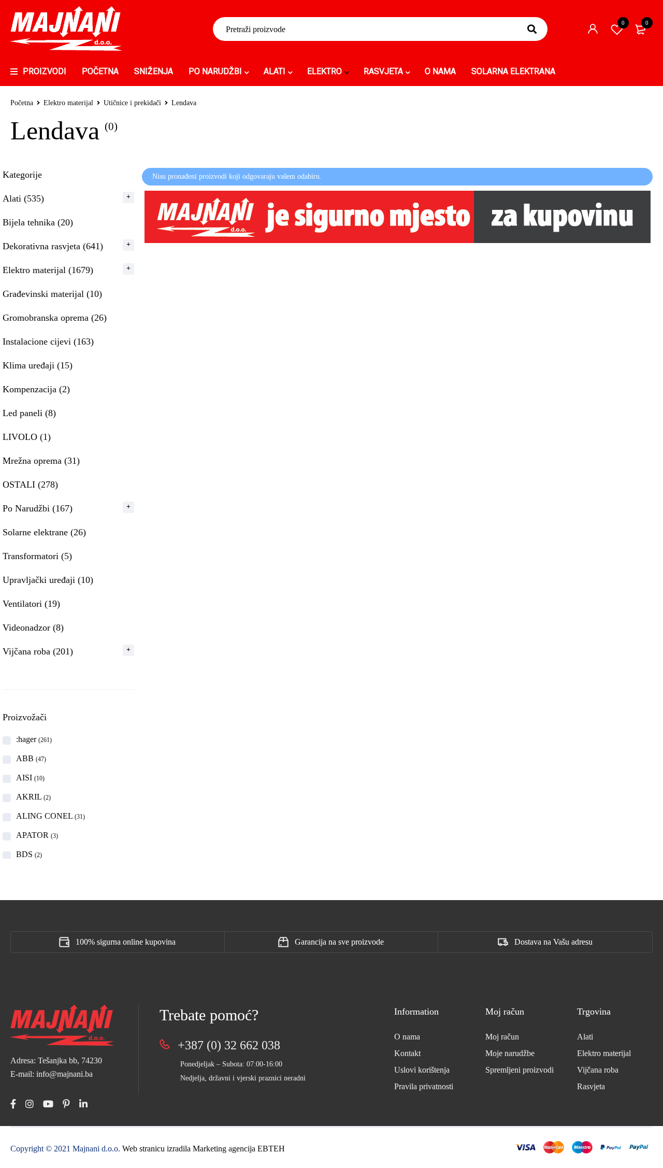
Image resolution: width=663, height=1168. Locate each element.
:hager (34, 739)
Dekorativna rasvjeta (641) (53, 246)
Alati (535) (23, 198)
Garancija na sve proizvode (339, 941)
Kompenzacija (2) (36, 389)
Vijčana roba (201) (38, 651)
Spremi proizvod (623, 23)
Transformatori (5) (37, 556)
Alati (585, 1036)
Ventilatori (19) (31, 604)
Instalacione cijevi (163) (48, 341)
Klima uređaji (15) (38, 365)
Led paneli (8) (29, 413)
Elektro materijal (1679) (48, 270)
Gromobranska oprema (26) (55, 317)
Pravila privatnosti (423, 1086)
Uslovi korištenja (422, 1069)
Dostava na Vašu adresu (553, 941)
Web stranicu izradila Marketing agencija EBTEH (203, 1148)
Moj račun (502, 1036)
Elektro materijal (68, 103)
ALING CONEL (50, 815)
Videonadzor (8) (33, 627)
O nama (407, 1036)
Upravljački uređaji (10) (48, 580)
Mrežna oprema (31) (41, 460)
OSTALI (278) (30, 484)
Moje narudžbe (510, 1053)
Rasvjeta (591, 1086)
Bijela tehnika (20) (38, 222)
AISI (30, 777)
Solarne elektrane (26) (44, 532)
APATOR (37, 835)
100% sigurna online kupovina (126, 941)
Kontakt (407, 1053)
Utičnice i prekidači (132, 103)
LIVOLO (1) (27, 437)
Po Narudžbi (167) (38, 508)
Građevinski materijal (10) (52, 294)
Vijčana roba (597, 1069)
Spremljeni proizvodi (519, 1069)
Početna (21, 103)
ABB (31, 758)
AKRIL (33, 796)
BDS (29, 854)
